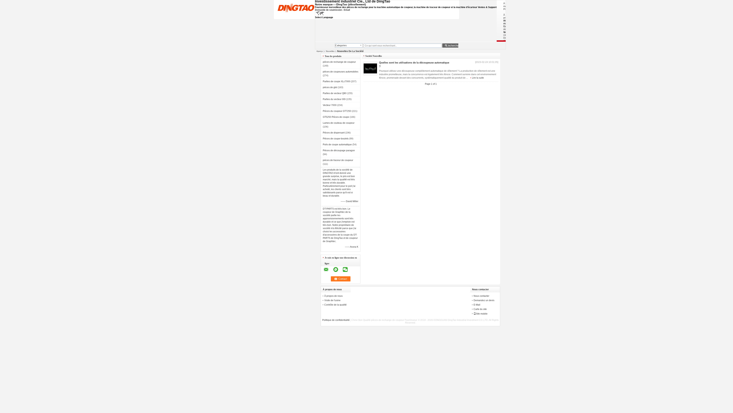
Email (347, 10)
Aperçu (319, 51)
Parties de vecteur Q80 (334, 93)
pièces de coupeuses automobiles (340, 71)
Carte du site (480, 309)
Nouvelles (330, 51)
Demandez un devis (484, 300)
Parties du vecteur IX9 (334, 99)
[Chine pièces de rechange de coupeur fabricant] (296, 7)
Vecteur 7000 (330, 105)
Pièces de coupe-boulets (336, 138)
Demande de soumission (328, 10)
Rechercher (452, 45)
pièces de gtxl (330, 87)
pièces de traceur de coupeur (338, 160)
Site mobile (482, 313)
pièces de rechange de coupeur (339, 62)
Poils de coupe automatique (337, 144)
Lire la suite (478, 77)
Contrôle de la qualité (335, 304)
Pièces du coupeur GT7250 (337, 111)
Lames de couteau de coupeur (338, 123)
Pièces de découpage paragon (339, 150)
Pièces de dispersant (334, 132)
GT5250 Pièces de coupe (336, 117)
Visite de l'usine (332, 300)
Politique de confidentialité (336, 320)
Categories (341, 45)
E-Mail (477, 304)
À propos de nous (333, 296)
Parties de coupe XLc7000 (336, 81)
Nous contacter (481, 296)
